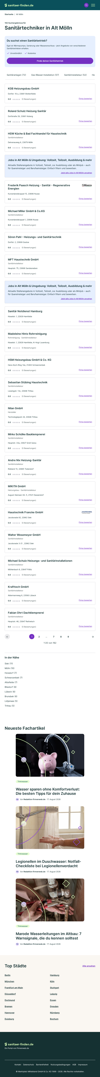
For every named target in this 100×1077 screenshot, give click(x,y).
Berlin (7, 975)
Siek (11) (9, 663)
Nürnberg (55, 1012)
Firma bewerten (85, 98)
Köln (52, 981)
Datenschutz (28, 1064)
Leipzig (53, 994)
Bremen (8, 1006)
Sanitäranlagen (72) (16, 75)
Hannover (9, 1012)
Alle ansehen (88, 966)
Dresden (54, 1006)
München (9, 981)
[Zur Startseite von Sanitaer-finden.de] (19, 5)
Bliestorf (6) (11, 687)
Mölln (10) (9, 668)
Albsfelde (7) (11, 682)
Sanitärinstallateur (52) (75, 75)
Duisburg (9, 1019)
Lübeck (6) (10, 691)
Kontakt (18, 1064)
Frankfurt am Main (14, 987)
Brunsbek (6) (11, 696)
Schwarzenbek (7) (14, 677)
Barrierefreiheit (42, 1064)
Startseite (9, 14)
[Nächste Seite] (92, 636)
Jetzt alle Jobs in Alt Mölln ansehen (76, 173)
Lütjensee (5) (11, 701)
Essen (53, 1000)
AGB (74, 1064)
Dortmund (10, 1000)
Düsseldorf (10, 994)
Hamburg (54, 975)
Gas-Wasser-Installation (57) (45, 75)
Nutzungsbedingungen (60, 1064)
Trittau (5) (10, 705)
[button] (86, 5)
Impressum (83, 1064)
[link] (50, 93)
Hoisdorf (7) (11, 673)
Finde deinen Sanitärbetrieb (50, 61)
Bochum (54, 1019)
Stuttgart (54, 987)
